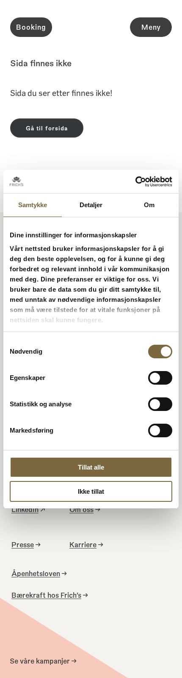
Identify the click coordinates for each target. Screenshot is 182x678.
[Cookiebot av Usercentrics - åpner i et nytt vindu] (135, 181)
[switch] (160, 378)
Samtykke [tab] (32, 204)
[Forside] (91, 27)
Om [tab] (149, 204)
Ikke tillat (91, 491)
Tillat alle (91, 467)
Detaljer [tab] (91, 204)
